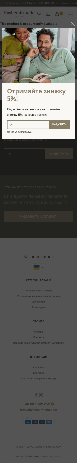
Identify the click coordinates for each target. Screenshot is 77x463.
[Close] (71, 23)
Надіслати (59, 124)
